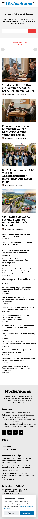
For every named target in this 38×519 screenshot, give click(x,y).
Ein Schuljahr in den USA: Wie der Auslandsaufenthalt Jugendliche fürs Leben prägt (18, 175)
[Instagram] (9, 432)
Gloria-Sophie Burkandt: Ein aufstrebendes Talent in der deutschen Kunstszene (18, 299)
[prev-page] (3, 49)
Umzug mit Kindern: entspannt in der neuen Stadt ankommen (17, 243)
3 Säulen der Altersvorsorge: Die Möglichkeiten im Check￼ (14, 490)
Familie (4, 462)
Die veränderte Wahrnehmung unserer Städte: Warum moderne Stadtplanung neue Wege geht (18, 261)
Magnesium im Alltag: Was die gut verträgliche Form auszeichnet (15, 251)
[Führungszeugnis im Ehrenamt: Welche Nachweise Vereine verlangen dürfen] (19, 110)
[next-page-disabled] (35, 49)
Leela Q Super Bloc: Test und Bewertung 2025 (18, 335)
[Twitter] (15, 432)
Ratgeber (5, 470)
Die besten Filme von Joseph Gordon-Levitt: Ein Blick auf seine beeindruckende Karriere (17, 317)
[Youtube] (21, 432)
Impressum (7, 508)
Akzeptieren (27, 513)
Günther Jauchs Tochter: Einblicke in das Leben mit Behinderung (18, 280)
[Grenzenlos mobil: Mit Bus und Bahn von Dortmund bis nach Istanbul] (19, 201)
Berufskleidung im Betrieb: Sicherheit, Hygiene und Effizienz (17, 235)
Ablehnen (11, 513)
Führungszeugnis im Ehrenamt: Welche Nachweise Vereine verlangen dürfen (15, 130)
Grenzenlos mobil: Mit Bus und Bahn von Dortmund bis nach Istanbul (16, 221)
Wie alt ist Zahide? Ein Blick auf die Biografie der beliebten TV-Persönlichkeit (19, 343)
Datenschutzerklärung (26, 506)
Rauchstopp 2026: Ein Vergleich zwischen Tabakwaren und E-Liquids (19, 351)
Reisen (4, 479)
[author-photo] (3, 94)
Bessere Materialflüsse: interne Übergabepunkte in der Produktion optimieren (16, 368)
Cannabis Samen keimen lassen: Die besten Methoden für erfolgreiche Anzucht (16, 289)
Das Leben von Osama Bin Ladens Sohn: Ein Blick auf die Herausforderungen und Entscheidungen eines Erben (18, 271)
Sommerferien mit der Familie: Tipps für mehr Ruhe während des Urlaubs (18, 308)
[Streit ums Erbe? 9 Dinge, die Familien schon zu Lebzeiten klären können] (19, 70)
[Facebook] (4, 432)
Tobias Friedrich (9, 94)
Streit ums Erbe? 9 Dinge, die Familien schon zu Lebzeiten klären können (18, 87)
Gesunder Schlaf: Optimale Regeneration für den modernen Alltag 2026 (18, 359)
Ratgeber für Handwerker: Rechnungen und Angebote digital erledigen (18, 326)
